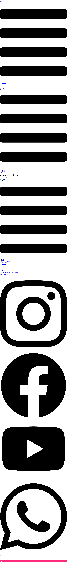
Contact (3, 86)
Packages (3, 170)
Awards (3, 263)
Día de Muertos (4, 262)
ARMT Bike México (3, 1)
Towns (3, 268)
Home (3, 259)
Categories (4, 267)
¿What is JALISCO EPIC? (6, 261)
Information (4, 83)
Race (3, 82)
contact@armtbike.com (4, 274)
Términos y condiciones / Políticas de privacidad (10, 272)
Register (3, 171)
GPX (3, 84)
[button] (33, 42)
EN (0, 560)
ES (1, 561)
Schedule (3, 265)
